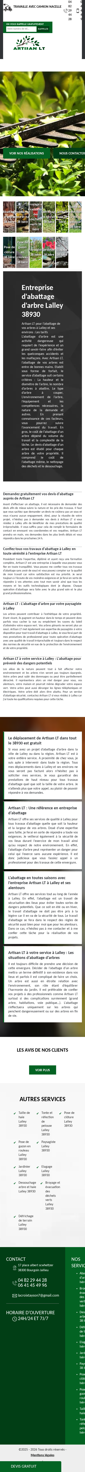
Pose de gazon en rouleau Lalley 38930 (25, 1150)
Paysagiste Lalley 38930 (48, 1146)
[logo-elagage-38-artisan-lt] (29, 43)
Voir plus (42, 1070)
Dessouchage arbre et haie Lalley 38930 (27, 1187)
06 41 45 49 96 (82, 10)
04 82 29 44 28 (70, 10)
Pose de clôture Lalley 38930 (69, 1119)
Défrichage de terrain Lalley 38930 (26, 1223)
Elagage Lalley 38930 (46, 1171)
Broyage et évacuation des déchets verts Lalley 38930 (52, 1195)
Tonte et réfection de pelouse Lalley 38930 (47, 1123)
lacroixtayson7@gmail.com (38, 1296)
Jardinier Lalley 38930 (24, 1171)
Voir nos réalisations (26, 153)
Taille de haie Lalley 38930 (24, 1119)
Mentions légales (42, 1455)
